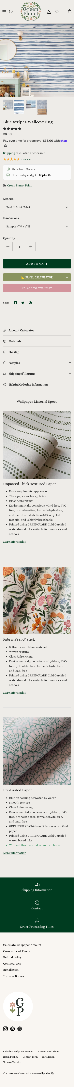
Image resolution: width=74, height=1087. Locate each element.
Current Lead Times (16, 951)
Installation (11, 970)
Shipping (9, 153)
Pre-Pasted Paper (17, 790)
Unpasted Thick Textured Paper (29, 484)
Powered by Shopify (43, 1073)
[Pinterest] (12, 1028)
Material (8, 199)
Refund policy (12, 957)
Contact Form (12, 963)
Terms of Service (14, 976)
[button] (12, 129)
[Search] (13, 11)
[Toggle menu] (4, 11)
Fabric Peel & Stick (19, 639)
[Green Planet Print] (30, 11)
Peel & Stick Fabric (18, 207)
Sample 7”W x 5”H (18, 226)
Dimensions (11, 218)
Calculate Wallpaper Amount (22, 945)
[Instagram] (5, 1028)
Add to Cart (37, 263)
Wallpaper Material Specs (37, 401)
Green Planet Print (19, 185)
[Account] (48, 11)
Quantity (9, 238)
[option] (37, 60)
